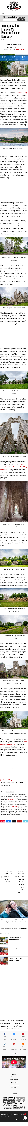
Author (3, 791)
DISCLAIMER (20, 50)
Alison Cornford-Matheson (17, 794)
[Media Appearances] (14, 1103)
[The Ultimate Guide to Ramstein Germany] (4, 941)
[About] (14, 909)
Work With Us (14, 1079)
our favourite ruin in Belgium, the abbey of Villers (13, 467)
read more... (23, 928)
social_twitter (18, 1119)
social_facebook (20, 1119)
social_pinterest (22, 1119)
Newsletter (14, 1087)
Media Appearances (14, 1085)
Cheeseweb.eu (11, 799)
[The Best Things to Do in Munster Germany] (4, 961)
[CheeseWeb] (14, 6)
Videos (14, 1074)
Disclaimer (8, 1117)
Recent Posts (10, 791)
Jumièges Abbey (21, 93)
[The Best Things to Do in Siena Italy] (4, 951)
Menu (3, 13)
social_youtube (16, 1119)
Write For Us (14, 1082)
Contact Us (14, 1077)
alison (4, 39)
